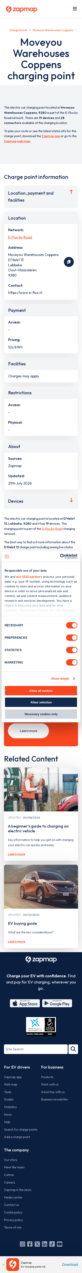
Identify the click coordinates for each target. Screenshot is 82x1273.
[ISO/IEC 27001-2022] (41, 1026)
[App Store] (25, 1003)
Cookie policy (13, 1212)
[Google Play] (57, 1003)
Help (7, 1122)
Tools (7, 1092)
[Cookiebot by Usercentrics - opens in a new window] (60, 556)
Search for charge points (20, 1129)
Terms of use (12, 1227)
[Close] (3, 1264)
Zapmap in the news (17, 1190)
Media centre (13, 1197)
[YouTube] (59, 1244)
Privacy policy (13, 1220)
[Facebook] (29, 1244)
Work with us (50, 1084)
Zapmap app (51, 136)
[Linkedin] (44, 1244)
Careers (9, 1182)
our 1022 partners (29, 576)
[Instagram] (22, 1244)
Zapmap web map (17, 141)
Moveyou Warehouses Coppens (53, 30)
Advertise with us (53, 1092)
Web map (10, 1084)
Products (47, 1077)
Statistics (10, 1107)
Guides (9, 1099)
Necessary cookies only (41, 714)
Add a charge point (17, 1137)
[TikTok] (52, 1244)
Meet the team (14, 1167)
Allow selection (41, 702)
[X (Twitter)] (37, 1244)
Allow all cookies (41, 690)
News (8, 1114)
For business (52, 1067)
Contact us (11, 1205)
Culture (9, 1175)
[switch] (71, 637)
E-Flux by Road (20, 237)
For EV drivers (17, 1067)
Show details (60, 678)
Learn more (28, 731)
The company (16, 1149)
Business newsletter (54, 1099)
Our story (10, 1160)
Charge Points (18, 30)
